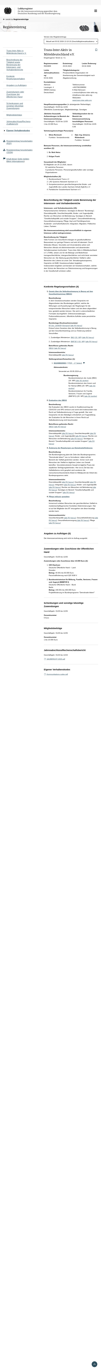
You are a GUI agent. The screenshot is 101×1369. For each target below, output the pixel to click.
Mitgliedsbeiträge (14, 115)
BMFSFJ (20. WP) (78, 342)
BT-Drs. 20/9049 (55, 326)
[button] (95, 10)
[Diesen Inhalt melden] (84, 363)
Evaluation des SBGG (58, 400)
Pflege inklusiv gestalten (59, 497)
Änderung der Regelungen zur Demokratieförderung (71, 448)
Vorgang (66, 326)
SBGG (51, 348)
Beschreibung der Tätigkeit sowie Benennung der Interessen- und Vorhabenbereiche (14, 65)
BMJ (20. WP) (76, 337)
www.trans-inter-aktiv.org (82, 100)
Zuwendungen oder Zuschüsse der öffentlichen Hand (15, 94)
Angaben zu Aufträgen (16, 85)
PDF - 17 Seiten (75, 363)
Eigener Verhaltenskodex (18, 131)
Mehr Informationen (15, 161)
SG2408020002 (60, 363)
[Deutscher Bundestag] (9, 10)
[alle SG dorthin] (82, 381)
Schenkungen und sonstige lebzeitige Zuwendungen (15, 105)
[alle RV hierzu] (76, 326)
